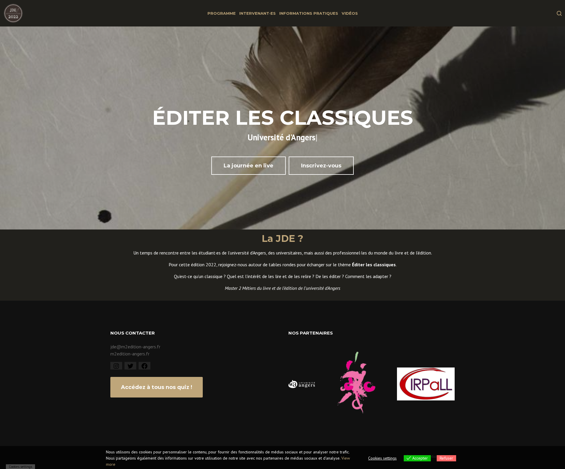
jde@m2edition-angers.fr (135, 347)
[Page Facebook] (144, 365)
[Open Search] (559, 13)
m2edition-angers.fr (129, 354)
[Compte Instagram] (116, 365)
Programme (221, 13)
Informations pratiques (308, 13)
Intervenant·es (257, 13)
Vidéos (350, 13)
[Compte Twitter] (130, 365)
